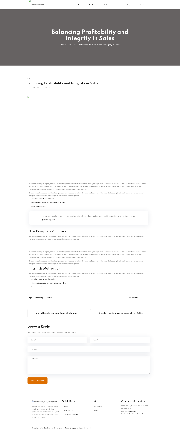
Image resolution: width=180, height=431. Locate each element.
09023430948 (130, 411)
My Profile (144, 5)
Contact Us (98, 407)
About (66, 407)
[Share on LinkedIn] (149, 298)
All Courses (108, 5)
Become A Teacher (71, 414)
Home (80, 5)
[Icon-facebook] (123, 420)
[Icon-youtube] (140, 420)
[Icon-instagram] (135, 420)
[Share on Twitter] (145, 298)
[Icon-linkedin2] (129, 420)
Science (72, 45)
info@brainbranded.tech (134, 414)
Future (49, 298)
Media (96, 411)
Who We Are (93, 5)
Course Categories (126, 5)
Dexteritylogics (70, 428)
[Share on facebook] (141, 298)
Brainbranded (48, 428)
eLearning (39, 298)
